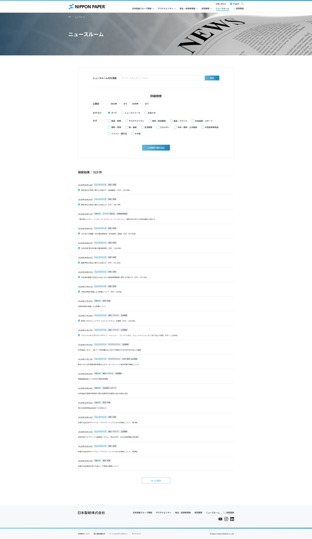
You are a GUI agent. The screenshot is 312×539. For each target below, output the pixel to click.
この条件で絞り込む (156, 147)
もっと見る (156, 480)
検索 (212, 78)
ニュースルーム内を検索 (105, 78)
